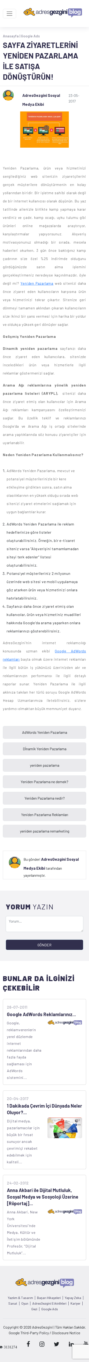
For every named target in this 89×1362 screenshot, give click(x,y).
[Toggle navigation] (9, 13)
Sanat (12, 1303)
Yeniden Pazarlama (36, 283)
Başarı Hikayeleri (49, 1298)
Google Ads (30, 36)
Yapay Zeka (73, 1298)
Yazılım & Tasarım (20, 1298)
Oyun (24, 1303)
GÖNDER (44, 945)
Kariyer (75, 1303)
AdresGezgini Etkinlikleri (49, 1303)
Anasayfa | (12, 36)
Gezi (34, 1309)
